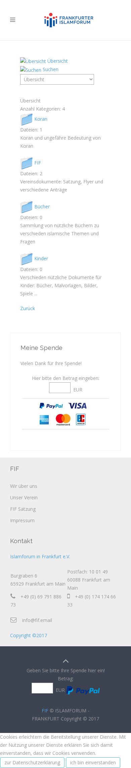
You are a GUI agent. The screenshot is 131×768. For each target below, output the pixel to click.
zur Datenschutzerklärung (32, 762)
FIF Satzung (23, 509)
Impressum (22, 520)
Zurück (27, 308)
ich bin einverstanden (93, 762)
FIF (37, 162)
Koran (40, 118)
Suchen (50, 69)
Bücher (42, 206)
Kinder (41, 258)
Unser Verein (24, 497)
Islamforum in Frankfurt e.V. (40, 556)
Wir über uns (23, 486)
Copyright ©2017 (28, 635)
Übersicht (57, 61)
